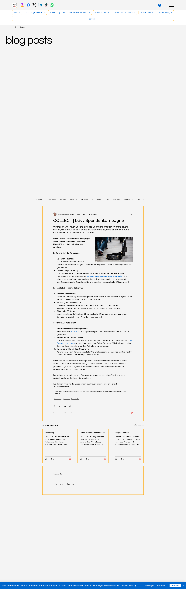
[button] (159, 5)
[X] (34, 5)
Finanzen (116, 199)
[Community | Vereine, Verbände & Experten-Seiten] (89, 12)
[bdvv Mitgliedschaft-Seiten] (44, 12)
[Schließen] (183, 585)
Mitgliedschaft (87, 391)
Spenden (117, 391)
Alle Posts (39, 199)
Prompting (49, 433)
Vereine (63, 199)
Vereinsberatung (66, 391)
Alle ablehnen (161, 585)
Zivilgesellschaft (122, 433)
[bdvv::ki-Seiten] (96, 19)
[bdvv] (15, 27)
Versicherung (128, 199)
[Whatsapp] (52, 5)
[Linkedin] (40, 5)
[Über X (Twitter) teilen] (59, 406)
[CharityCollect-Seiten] (108, 12)
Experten (84, 199)
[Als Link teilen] (70, 406)
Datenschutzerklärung (128, 585)
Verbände (73, 199)
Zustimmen (175, 585)
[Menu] (171, 5)
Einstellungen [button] (149, 585)
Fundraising (96, 199)
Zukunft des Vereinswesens (92, 433)
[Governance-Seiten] (152, 12)
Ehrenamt (56, 391)
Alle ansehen (139, 425)
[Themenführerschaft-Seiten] (134, 12)
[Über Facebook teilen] (54, 406)
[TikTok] (46, 5)
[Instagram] (22, 5)
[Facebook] (28, 5)
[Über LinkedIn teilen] (65, 406)
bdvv (107, 199)
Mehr (139, 199)
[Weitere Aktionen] (131, 214)
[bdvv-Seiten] (19, 12)
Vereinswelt (52, 199)
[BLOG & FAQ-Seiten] (171, 12)
